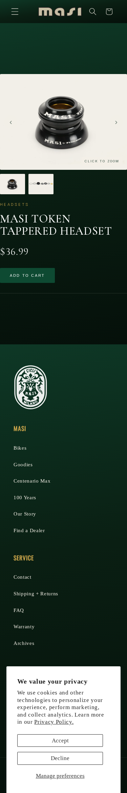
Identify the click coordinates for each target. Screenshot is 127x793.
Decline (60, 758)
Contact (22, 577)
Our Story (25, 514)
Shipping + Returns (36, 593)
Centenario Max (32, 481)
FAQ (19, 610)
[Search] (93, 11)
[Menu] (15, 11)
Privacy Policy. (53, 722)
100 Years (25, 497)
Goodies (23, 464)
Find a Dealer (29, 530)
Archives (24, 643)
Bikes (20, 448)
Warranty (24, 626)
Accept (60, 740)
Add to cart (27, 275)
